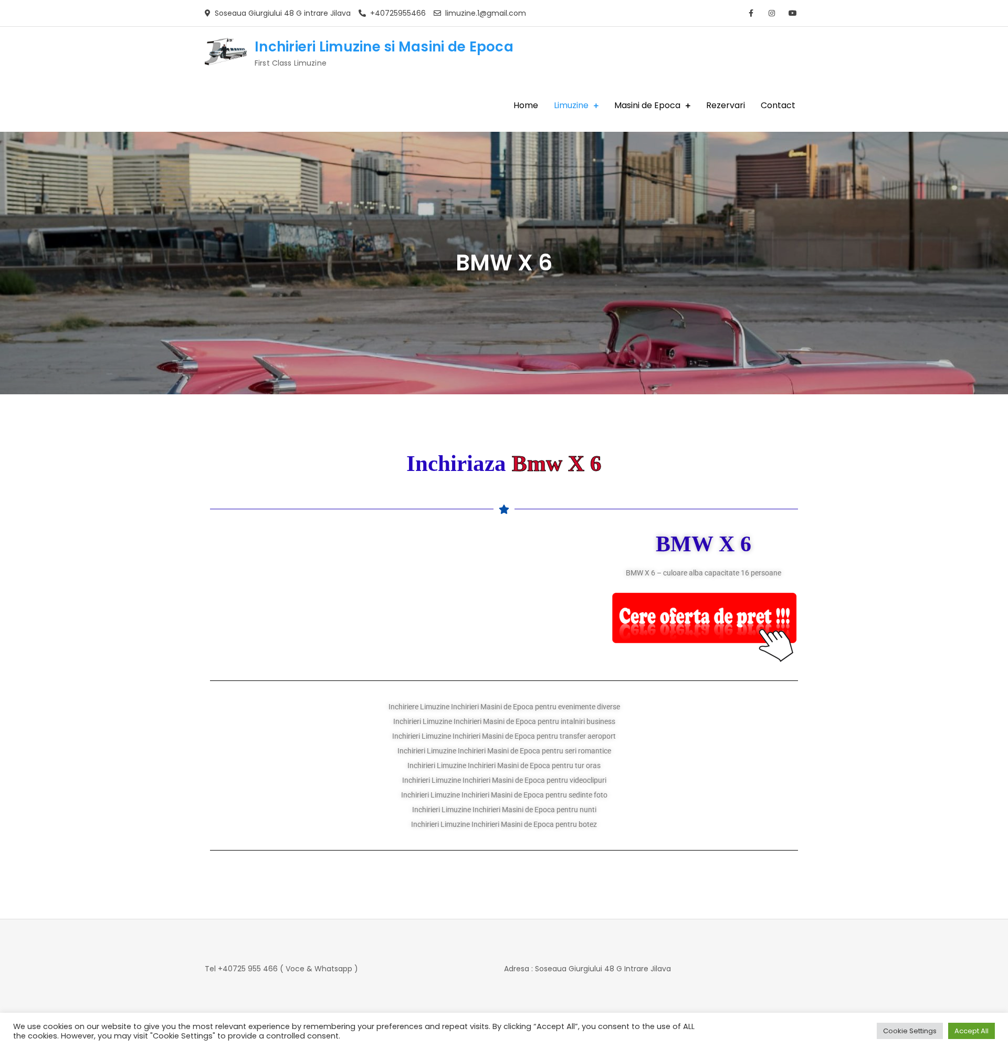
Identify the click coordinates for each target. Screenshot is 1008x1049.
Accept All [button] (971, 1031)
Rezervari (725, 105)
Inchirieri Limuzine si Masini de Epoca (384, 46)
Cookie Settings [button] (910, 1031)
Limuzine (571, 105)
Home (525, 105)
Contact (778, 105)
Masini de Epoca (647, 105)
